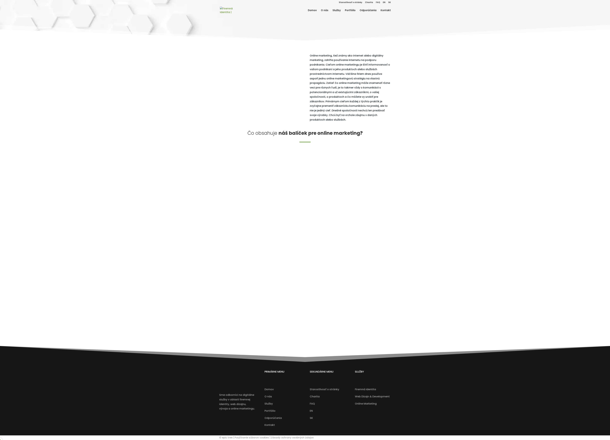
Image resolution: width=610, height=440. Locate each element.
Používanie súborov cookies (252, 437)
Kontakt (386, 10)
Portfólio (350, 10)
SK (389, 2)
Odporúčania (368, 10)
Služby (336, 10)
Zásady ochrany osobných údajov (292, 437)
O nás (324, 10)
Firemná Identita (365, 389)
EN (384, 2)
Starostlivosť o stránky (350, 2)
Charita (369, 2)
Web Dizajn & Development (372, 396)
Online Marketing (366, 403)
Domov (312, 10)
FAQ (378, 2)
